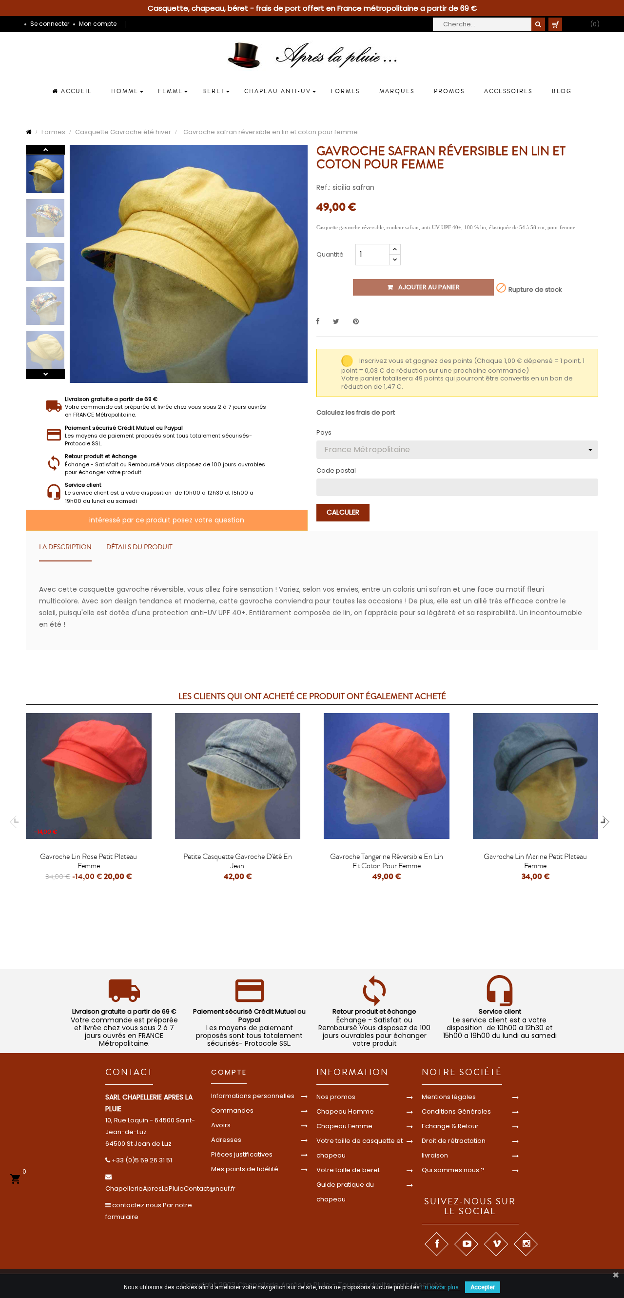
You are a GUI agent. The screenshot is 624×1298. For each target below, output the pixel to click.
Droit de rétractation (454, 1140)
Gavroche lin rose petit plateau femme (88, 861)
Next (45, 150)
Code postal (336, 471)
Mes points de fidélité (244, 1169)
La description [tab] (65, 547)
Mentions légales (449, 1096)
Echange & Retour (450, 1126)
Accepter (482, 1287)
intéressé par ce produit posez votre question (166, 520)
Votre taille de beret (348, 1170)
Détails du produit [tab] (139, 547)
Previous (45, 374)
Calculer (343, 512)
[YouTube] (466, 1244)
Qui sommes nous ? (453, 1170)
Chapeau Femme (344, 1126)
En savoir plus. (440, 1287)
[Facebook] (436, 1244)
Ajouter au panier (428, 287)
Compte (229, 1072)
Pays (324, 433)
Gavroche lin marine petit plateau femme (535, 861)
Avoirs (221, 1125)
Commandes (232, 1110)
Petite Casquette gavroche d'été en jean (237, 861)
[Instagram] (526, 1244)
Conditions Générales (456, 1111)
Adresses (226, 1139)
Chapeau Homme (345, 1111)
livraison (435, 1155)
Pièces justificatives (242, 1154)
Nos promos (335, 1096)
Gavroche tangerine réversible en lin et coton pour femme (386, 861)
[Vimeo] (496, 1244)
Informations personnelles (252, 1095)
